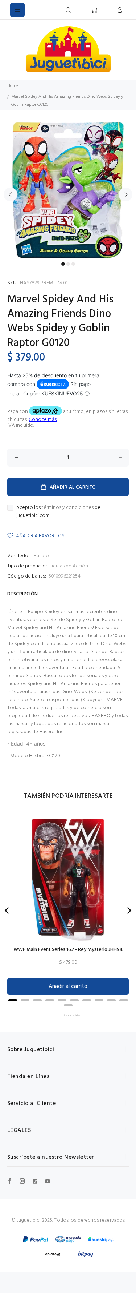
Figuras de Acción (68, 566)
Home (12, 85)
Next (125, 194)
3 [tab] (73, 264)
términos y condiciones (68, 507)
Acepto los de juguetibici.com (58, 512)
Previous (10, 194)
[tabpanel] (68, 190)
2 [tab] (68, 264)
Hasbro (41, 556)
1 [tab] (63, 264)
